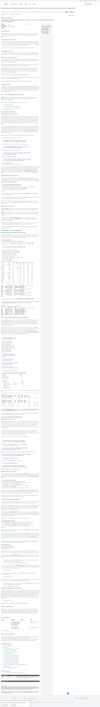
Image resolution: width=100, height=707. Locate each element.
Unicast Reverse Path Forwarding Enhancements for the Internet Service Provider (15, 664)
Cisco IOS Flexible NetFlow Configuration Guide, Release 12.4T (15, 414)
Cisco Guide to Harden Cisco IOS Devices (9, 650)
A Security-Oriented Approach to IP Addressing (10, 658)
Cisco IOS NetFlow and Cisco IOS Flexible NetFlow (11, 106)
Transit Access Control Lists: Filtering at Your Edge (21, 436)
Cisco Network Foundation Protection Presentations (11, 656)
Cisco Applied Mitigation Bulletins (8, 645)
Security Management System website (23, 603)
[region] (15, 704)
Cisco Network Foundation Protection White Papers (11, 655)
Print (72, 11)
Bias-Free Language (71, 15)
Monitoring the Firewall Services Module (11, 509)
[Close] (29, 702)
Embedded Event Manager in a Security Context (21, 202)
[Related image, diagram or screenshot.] (2, 17)
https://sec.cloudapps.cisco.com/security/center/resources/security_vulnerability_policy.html (14, 639)
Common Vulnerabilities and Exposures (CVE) (10, 667)
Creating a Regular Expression (23, 518)
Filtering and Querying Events (27, 573)
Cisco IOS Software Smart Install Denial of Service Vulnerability (45, 29)
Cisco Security (5, 647)
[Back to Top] (68, 694)
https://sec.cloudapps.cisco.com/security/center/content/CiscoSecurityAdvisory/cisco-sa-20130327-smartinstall (22, 54)
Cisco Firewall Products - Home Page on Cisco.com (11, 661)
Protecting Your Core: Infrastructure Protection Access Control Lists (24, 135)
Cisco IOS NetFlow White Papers (8, 653)
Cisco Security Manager (7, 109)
